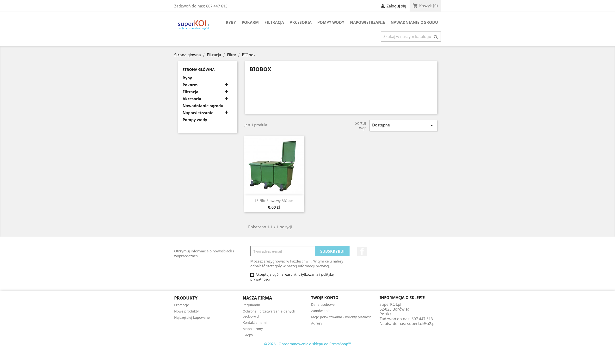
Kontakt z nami (255, 322)
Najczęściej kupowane (192, 317)
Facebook (362, 251)
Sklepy (248, 335)
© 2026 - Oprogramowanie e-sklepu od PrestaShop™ (307, 343)
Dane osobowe (323, 304)
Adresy (316, 323)
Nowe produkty (186, 311)
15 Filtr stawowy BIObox (274, 200)
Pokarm (250, 22)
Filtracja (274, 22)
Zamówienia (321, 310)
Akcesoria (301, 22)
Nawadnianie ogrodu (414, 22)
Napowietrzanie (367, 22)
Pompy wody (330, 22)
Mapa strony (253, 328)
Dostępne (403, 125)
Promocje (181, 305)
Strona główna (199, 69)
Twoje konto (324, 297)
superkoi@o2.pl (421, 323)
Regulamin (251, 305)
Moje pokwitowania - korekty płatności (341, 317)
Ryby (231, 22)
